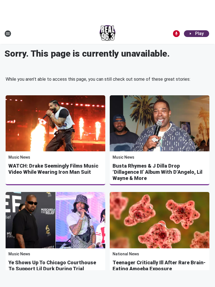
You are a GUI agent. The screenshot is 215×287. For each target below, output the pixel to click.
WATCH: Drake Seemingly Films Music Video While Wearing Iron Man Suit (53, 169)
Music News (19, 157)
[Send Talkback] (176, 33)
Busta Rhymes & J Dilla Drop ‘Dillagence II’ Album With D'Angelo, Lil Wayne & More (157, 172)
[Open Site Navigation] (7, 33)
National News (126, 254)
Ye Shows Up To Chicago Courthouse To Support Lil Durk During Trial (52, 266)
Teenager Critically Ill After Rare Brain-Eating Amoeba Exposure (159, 266)
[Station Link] (107, 34)
